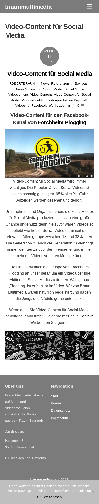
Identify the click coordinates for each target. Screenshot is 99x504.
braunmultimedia (46, 480)
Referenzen (60, 83)
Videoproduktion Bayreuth (68, 100)
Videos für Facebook (31, 105)
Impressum (59, 418)
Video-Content (41, 94)
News (45, 83)
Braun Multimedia (28, 89)
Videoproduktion (34, 100)
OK (39, 497)
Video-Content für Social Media (49, 73)
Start (54, 396)
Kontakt (86, 316)
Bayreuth (82, 83)
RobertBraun (22, 83)
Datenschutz (60, 410)
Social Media (53, 89)
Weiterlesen (53, 497)
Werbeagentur (59, 105)
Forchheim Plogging (62, 122)
